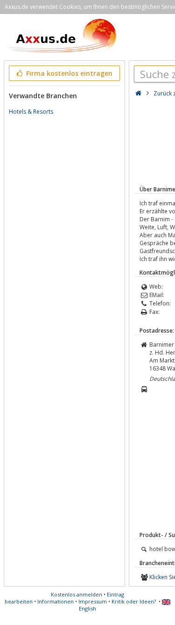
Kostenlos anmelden (76, 594)
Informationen (55, 601)
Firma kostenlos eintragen (68, 73)
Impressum (92, 601)
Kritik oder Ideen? (134, 601)
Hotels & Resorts (31, 112)
